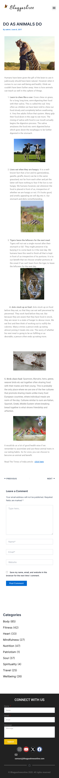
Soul (6, 658)
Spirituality (10, 664)
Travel (7, 670)
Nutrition (8, 645)
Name (7, 706)
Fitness (7, 627)
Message (8, 725)
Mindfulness (11, 639)
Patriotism (9, 652)
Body (6, 621)
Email (6, 716)
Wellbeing (9, 676)
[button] (54, 8)
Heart (6, 633)
